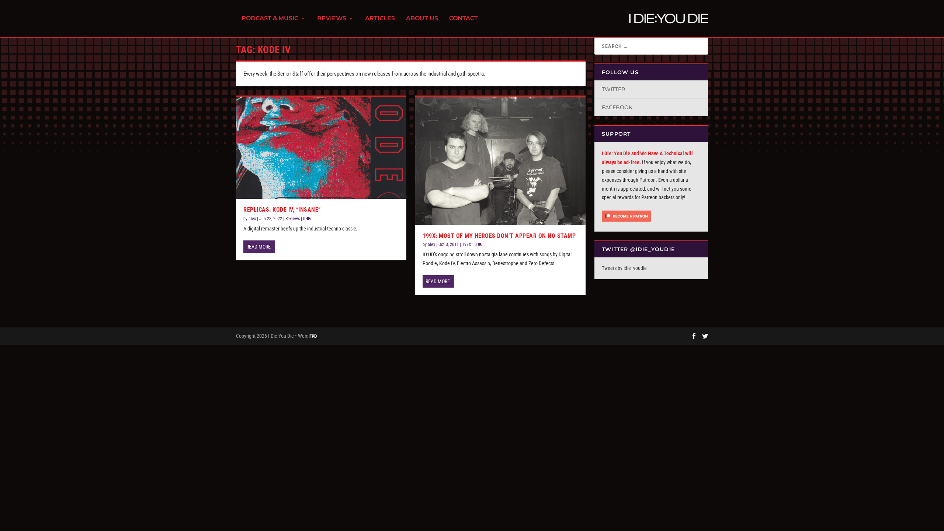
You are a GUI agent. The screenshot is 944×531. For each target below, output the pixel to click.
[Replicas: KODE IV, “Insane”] (321, 148)
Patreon (647, 180)
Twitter (613, 89)
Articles (380, 18)
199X (466, 244)
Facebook (617, 107)
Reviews (331, 18)
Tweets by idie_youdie (624, 268)
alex (252, 218)
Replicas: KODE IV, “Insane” (282, 209)
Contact (463, 18)
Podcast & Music (270, 18)
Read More (258, 247)
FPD (313, 336)
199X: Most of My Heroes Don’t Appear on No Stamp (499, 235)
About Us (422, 18)
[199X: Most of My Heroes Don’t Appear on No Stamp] (500, 161)
